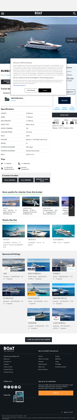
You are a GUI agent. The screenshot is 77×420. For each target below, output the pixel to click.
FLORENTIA (8, 298)
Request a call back (42, 180)
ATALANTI (47, 208)
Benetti (25, 210)
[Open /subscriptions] (16, 397)
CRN (54, 242)
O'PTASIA (66, 208)
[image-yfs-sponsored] (6, 271)
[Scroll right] (72, 206)
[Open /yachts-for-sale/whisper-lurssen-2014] (38, 314)
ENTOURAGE (33, 298)
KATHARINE (58, 239)
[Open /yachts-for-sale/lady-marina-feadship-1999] (63, 314)
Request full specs (9, 82)
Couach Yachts (48, 210)
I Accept (45, 90)
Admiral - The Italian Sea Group (36, 139)
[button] (2, 40)
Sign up (56, 393)
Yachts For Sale (43, 359)
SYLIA (5, 208)
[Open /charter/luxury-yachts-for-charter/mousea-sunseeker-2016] (38, 231)
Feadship (56, 326)
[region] (38, 76)
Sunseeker (6, 242)
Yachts (40, 356)
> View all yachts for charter (38, 339)
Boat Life (41, 367)
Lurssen (30, 326)
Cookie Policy (8, 369)
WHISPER (32, 323)
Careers (6, 364)
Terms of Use (8, 367)
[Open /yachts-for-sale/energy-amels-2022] (63, 265)
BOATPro (58, 359)
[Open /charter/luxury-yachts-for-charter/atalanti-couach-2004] (50, 201)
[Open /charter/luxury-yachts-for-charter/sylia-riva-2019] (11, 201)
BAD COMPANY (34, 273)
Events (57, 356)
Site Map (58, 364)
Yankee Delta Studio (32, 151)
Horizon (55, 301)
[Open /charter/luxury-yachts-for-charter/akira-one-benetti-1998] (30, 201)
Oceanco (6, 276)
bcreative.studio (60, 367)
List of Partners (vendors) (19, 85)
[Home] (38, 13)
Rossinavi (6, 301)
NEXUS (6, 239)
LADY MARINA (59, 323)
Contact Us (7, 361)
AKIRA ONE (27, 208)
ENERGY (56, 273)
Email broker (10, 180)
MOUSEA (32, 239)
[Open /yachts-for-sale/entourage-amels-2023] (38, 289)
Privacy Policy (8, 372)
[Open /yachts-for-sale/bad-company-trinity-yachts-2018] (38, 265)
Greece (13, 100)
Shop (57, 361)
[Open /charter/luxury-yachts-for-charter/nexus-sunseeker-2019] (13, 231)
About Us (7, 359)
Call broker (26, 180)
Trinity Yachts (32, 276)
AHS (5, 273)
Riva (4, 210)
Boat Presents (43, 369)
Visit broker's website (72, 108)
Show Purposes (31, 90)
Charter (41, 361)
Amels (55, 276)
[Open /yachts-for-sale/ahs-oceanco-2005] (13, 265)
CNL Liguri (29, 147)
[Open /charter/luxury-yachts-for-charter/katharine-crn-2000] (63, 231)
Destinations (42, 364)
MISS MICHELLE (60, 298)
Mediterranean (17, 98)
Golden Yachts (67, 210)
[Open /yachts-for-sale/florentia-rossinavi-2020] (13, 289)
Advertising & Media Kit (11, 356)
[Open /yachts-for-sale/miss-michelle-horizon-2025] (63, 289)
